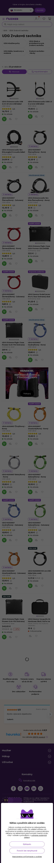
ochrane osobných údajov (35, 836)
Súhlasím (27, 844)
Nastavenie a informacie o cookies (27, 856)
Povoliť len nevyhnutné (27, 850)
